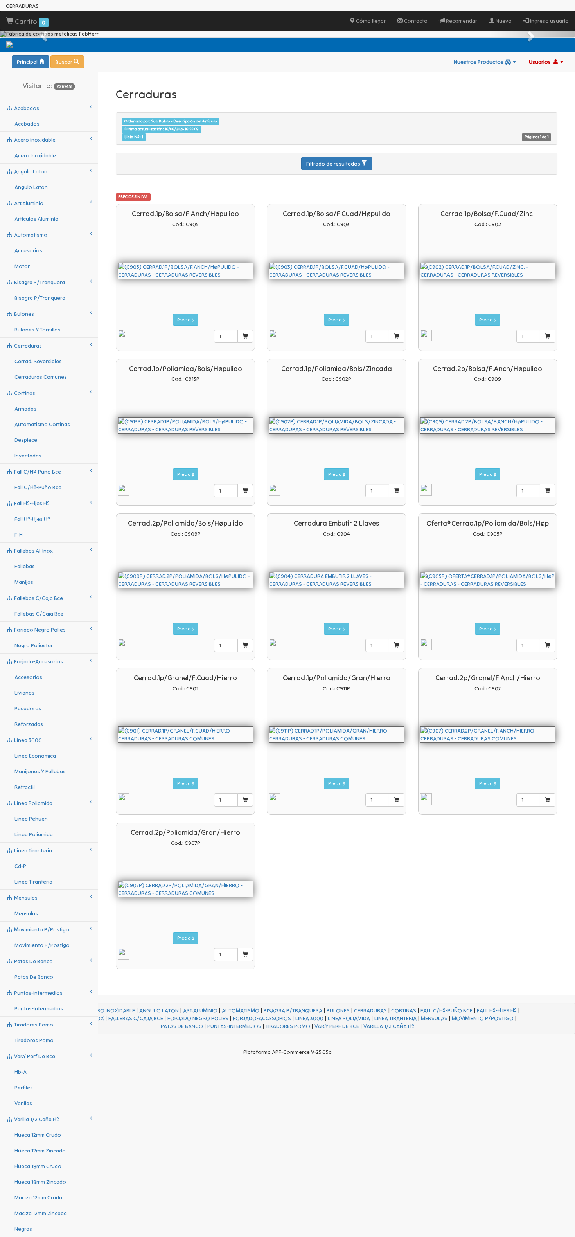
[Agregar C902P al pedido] (396, 490)
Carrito (29, 21)
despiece (25, 439)
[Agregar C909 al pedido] (547, 490)
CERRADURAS (370, 1010)
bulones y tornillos (37, 329)
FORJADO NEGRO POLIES (197, 1018)
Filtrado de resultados (333, 163)
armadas (25, 408)
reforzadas (28, 723)
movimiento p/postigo (41, 929)
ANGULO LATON (159, 1010)
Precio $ (185, 319)
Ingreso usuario (549, 20)
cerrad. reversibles (38, 361)
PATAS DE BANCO (182, 1026)
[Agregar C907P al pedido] (245, 954)
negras (23, 1228)
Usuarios (540, 61)
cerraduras (27, 345)
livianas (24, 692)
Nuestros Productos (479, 61)
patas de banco (33, 961)
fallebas (24, 566)
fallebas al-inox (33, 550)
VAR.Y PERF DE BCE (336, 1026)
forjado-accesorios (38, 661)
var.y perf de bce (34, 1056)
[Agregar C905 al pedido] (245, 336)
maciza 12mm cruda (38, 1197)
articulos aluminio (36, 218)
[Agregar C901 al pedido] (245, 800)
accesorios (28, 250)
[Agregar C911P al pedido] (396, 800)
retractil (24, 786)
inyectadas (27, 455)
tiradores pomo (33, 1024)
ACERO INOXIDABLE (111, 1010)
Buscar (65, 61)
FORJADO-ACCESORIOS (262, 1018)
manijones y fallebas (40, 771)
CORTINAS (403, 1010)
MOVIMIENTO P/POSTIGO (483, 1018)
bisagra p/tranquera (39, 282)
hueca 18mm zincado (40, 1181)
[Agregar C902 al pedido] (547, 336)
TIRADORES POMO (288, 1026)
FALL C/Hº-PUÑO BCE (446, 1010)
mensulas (25, 897)
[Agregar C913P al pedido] (245, 490)
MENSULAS (434, 1018)
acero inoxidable (34, 139)
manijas (23, 581)
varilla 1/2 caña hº (36, 1119)
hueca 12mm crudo (37, 1134)
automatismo (30, 234)
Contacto (415, 20)
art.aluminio (28, 203)
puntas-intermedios (38, 992)
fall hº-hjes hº (31, 503)
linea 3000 (27, 740)
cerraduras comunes (40, 376)
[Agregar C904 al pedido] (396, 645)
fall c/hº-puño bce (37, 471)
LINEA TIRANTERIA (395, 1018)
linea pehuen (31, 818)
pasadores (27, 708)
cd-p (20, 866)
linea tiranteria (32, 850)
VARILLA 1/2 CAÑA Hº (388, 1026)
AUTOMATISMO (240, 1010)
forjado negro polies (39, 629)
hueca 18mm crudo (37, 1166)
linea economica (35, 755)
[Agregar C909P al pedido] (245, 645)
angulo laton (30, 171)
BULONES (338, 1010)
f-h (18, 534)
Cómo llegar (370, 20)
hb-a (20, 1071)
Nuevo (503, 20)
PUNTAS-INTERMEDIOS (234, 1026)
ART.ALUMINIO (200, 1010)
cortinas (24, 392)
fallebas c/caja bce (38, 597)
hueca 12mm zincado (40, 1150)
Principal (28, 61)
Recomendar (461, 20)
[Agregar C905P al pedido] (547, 645)
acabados (26, 108)
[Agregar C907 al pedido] (547, 800)
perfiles (23, 1087)
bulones (23, 313)
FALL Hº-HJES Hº (497, 1010)
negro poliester (33, 645)
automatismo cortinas (42, 424)
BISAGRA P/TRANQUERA (293, 1010)
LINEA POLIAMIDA (349, 1018)
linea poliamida (32, 803)
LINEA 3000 (309, 1018)
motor (22, 266)
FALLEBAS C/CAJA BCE (135, 1018)
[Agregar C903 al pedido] (396, 336)
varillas (23, 1103)
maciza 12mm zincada (40, 1213)
